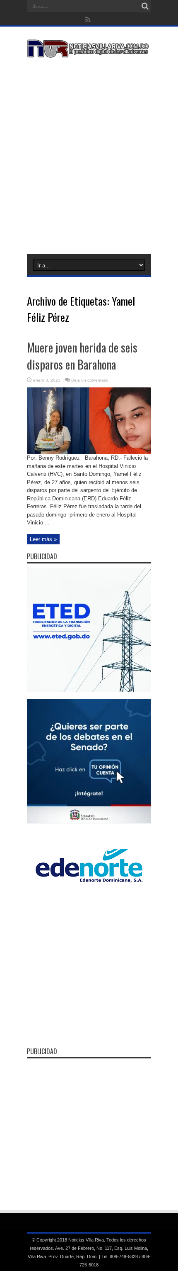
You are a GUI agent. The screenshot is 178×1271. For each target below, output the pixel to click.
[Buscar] (145, 6)
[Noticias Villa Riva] (89, 51)
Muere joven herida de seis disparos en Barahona (82, 356)
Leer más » (43, 539)
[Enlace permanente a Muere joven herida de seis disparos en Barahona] (89, 452)
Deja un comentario (89, 380)
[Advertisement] (89, 154)
